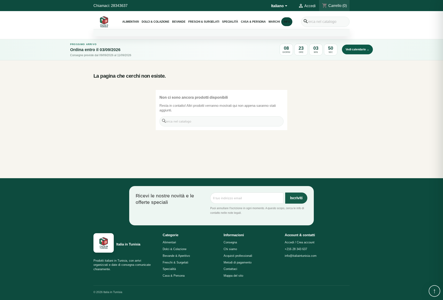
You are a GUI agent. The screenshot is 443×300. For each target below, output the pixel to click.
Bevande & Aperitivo (176, 255)
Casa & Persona (253, 21)
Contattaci (230, 269)
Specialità (230, 21)
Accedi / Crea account (299, 242)
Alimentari (130, 21)
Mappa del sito (233, 275)
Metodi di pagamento (237, 262)
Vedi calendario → (357, 49)
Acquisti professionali (238, 255)
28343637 (119, 6)
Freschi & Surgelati (203, 21)
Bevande (179, 21)
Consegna (230, 242)
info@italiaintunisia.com (301, 255)
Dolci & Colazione (155, 21)
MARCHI (274, 21)
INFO (287, 21)
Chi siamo (230, 249)
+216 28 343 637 (296, 249)
